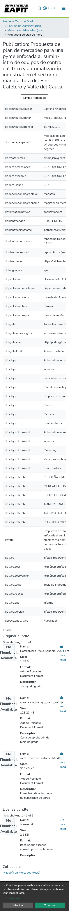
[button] (45, 8)
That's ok (49, 905)
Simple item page (34, 98)
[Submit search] (39, 8)
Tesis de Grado (24, 21)
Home (7, 21)
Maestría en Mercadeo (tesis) (25, 30)
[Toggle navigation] (64, 8)
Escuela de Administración (24, 26)
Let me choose (11, 898)
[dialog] (34, 896)
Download (63, 824)
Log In (52, 8)
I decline (18, 905)
